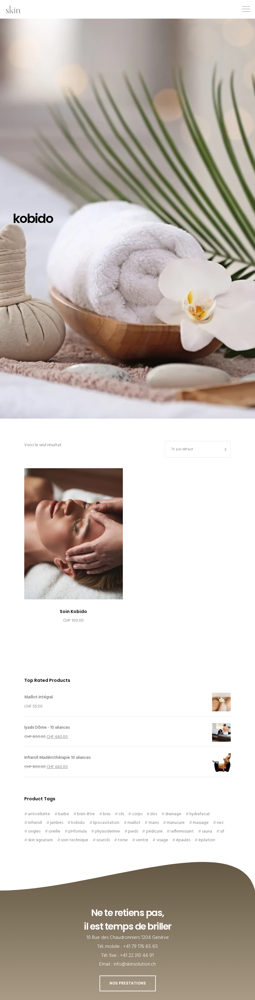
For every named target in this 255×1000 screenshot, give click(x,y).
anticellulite (39, 814)
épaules (183, 840)
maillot (134, 822)
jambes (56, 822)
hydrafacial (199, 814)
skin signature (40, 840)
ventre (142, 840)
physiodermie (107, 831)
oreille (54, 831)
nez (220, 822)
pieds (133, 831)
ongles (34, 831)
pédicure (154, 831)
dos (153, 814)
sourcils (103, 840)
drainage (173, 814)
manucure (176, 822)
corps (137, 814)
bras (106, 814)
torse (123, 840)
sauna (207, 831)
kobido (78, 822)
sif (222, 831)
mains (154, 822)
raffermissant (182, 831)
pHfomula (77, 831)
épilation (206, 840)
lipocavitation (106, 822)
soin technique (74, 840)
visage (162, 840)
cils (121, 814)
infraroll (35, 822)
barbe (63, 814)
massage (201, 822)
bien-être (86, 814)
